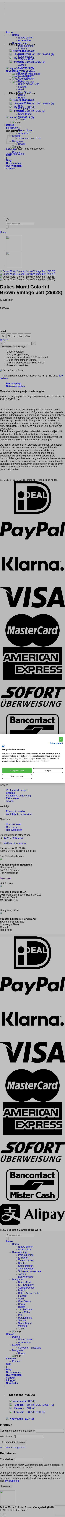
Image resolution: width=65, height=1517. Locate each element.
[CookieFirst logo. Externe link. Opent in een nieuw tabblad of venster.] (3, 746)
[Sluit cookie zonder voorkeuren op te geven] (61, 739)
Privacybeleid (56, 743)
